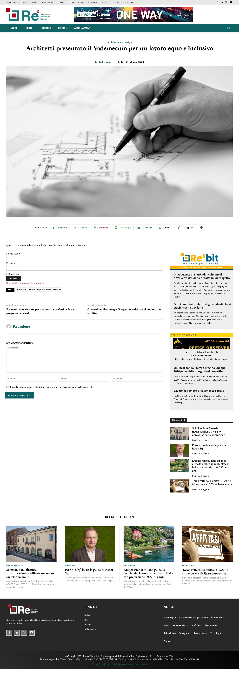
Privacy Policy (98, 664)
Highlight (71, 565)
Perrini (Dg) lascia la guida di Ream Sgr (89, 571)
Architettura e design (119, 42)
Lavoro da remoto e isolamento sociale (199, 390)
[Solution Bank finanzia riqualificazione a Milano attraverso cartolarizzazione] (179, 433)
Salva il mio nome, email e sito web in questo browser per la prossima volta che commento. (51, 387)
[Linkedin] (222, 2)
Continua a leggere (200, 440)
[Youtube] (231, 2)
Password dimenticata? (31, 283)
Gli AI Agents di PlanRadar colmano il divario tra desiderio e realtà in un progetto (202, 276)
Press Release (14, 565)
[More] (201, 227)
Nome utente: (13, 253)
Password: (12, 263)
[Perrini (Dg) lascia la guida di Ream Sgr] (179, 450)
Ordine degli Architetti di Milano (45, 289)
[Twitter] (226, 2)
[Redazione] (8, 326)
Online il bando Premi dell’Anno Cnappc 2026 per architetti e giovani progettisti (199, 369)
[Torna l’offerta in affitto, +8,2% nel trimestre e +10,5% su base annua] (179, 486)
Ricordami (14, 274)
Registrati (11, 283)
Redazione (105, 62)
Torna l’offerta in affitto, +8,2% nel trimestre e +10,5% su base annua (205, 571)
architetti (21, 289)
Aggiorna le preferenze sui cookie (133, 664)
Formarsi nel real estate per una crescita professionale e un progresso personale (41, 311)
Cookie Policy (112, 664)
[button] (229, 28)
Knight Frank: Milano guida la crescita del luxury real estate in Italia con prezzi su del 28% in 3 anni (210, 465)
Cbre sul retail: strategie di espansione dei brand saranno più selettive (124, 311)
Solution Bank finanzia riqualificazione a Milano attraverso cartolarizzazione (208, 432)
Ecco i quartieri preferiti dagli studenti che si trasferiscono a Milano (202, 305)
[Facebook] (217, 2)
